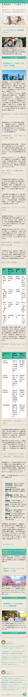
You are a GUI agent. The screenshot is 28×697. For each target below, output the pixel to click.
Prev (4, 21)
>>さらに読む (14, 57)
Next (23, 21)
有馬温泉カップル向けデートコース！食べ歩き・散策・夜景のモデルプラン (14, 663)
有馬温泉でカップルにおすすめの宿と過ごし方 (14, 552)
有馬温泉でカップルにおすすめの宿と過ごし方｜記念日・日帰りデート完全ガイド (14, 647)
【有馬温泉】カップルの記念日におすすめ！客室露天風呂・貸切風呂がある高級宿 (14, 652)
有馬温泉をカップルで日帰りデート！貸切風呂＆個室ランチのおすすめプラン (14, 658)
